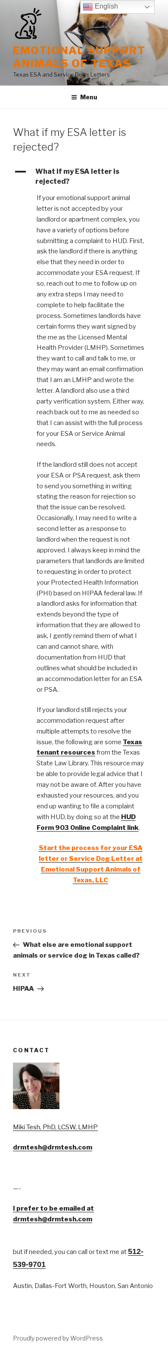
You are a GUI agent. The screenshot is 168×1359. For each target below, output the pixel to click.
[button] (84, 176)
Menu (88, 97)
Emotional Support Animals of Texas (79, 57)
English (105, 6)
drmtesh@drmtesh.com (52, 1147)
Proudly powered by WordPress (58, 1338)
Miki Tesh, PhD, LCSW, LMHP (55, 1127)
